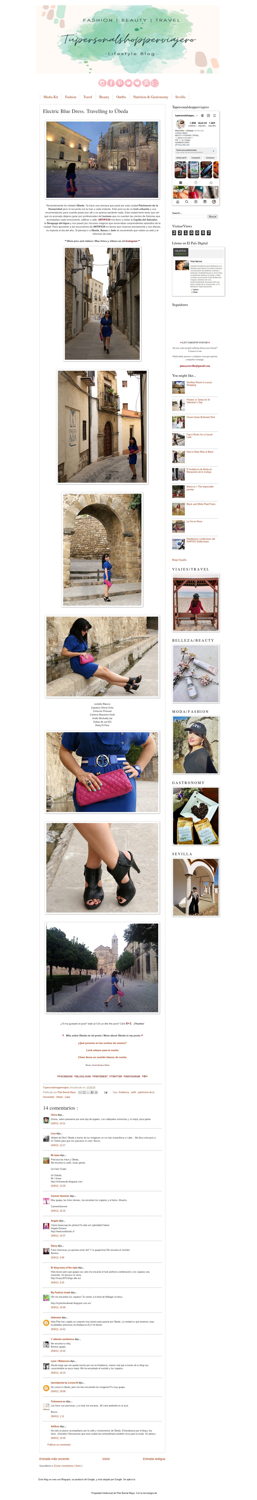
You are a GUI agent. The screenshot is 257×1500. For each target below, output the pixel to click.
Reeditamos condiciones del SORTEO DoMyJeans (201, 540)
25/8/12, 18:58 (58, 1391)
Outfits (121, 96)
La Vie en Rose (194, 521)
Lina (53, 1133)
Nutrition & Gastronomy (150, 96)
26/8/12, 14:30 (58, 1438)
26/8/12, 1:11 (57, 1416)
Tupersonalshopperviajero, (56, 1087)
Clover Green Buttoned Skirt (201, 417)
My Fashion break (61, 1292)
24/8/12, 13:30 (58, 1186)
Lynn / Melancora (60, 1361)
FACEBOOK (66, 1076)
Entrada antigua (154, 1459)
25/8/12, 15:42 (58, 1351)
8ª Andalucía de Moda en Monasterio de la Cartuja (199, 470)
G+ (146, 1076)
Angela (55, 1220)
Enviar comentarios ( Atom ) (68, 1465)
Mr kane (55, 1155)
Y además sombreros (63, 1339)
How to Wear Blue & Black (200, 452)
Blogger (161, 1493)
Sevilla (180, 96)
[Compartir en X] (88, 1092)
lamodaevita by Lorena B (64, 1382)
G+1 (129, 1023)
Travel (87, 96)
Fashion (70, 96)
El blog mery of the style (64, 1267)
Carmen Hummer (60, 1196)
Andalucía (124, 1092)
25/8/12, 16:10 (58, 1372)
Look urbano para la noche (102, 1050)
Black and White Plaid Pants (201, 504)
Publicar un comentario (59, 1444)
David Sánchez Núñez (101, 1065)
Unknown (56, 1317)
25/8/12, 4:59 (57, 1257)
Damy (54, 1245)
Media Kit (51, 96)
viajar (67, 1097)
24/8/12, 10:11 (58, 1123)
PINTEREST (101, 1076)
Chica (54, 1115)
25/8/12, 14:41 (58, 1329)
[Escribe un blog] (84, 1092)
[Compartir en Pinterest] (96, 1092)
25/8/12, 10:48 (58, 1307)
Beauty (104, 96)
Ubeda (59, 1097)
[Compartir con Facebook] (92, 1092)
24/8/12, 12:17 (58, 1145)
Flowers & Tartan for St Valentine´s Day (198, 401)
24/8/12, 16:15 (58, 1211)
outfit (134, 1092)
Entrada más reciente (54, 1459)
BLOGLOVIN (83, 1076)
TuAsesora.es (58, 1401)
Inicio (106, 1459)
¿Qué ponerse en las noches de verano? (102, 1043)
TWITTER (116, 1076)
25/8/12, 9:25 (57, 1282)
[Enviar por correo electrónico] (80, 1092)
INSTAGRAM (132, 1076)
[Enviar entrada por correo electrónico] (105, 1092)
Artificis (55, 1426)
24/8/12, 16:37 (58, 1235)
